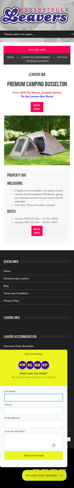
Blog (6, 285)
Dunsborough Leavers (16, 278)
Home (10, 57)
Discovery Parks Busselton (19, 346)
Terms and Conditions (16, 293)
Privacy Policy (11, 300)
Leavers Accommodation (35, 57)
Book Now (37, 107)
